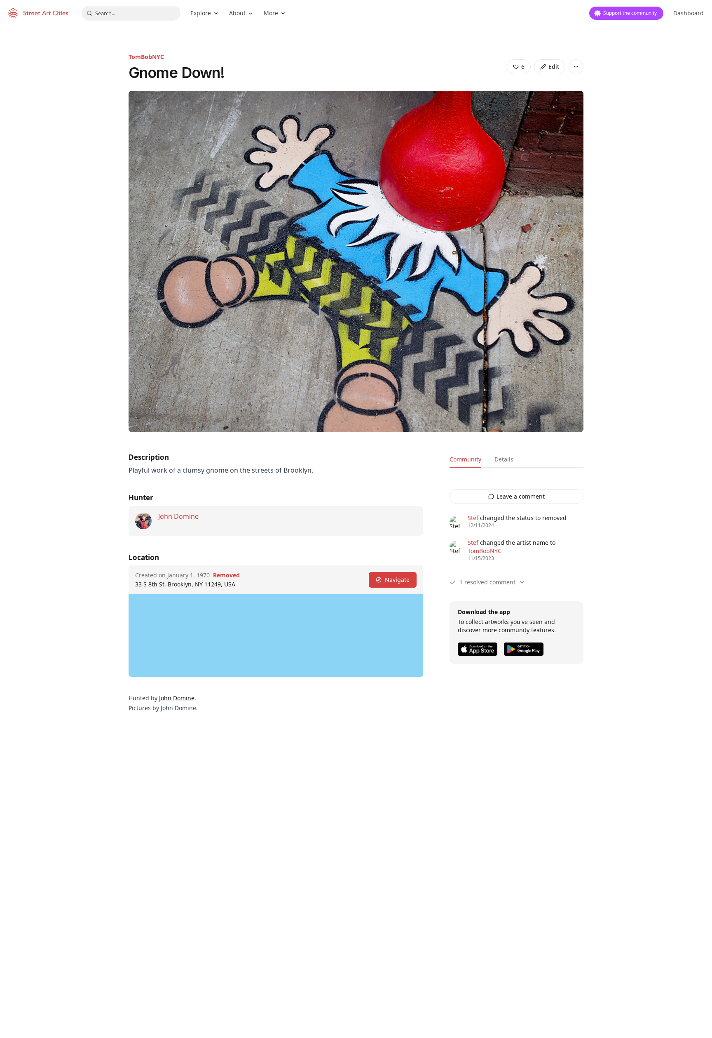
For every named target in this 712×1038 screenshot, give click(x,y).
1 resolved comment (487, 582)
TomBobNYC (146, 57)
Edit (553, 67)
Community (465, 459)
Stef (473, 518)
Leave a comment (521, 496)
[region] (276, 635)
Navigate (397, 580)
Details (503, 459)
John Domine (178, 516)
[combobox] (131, 13)
